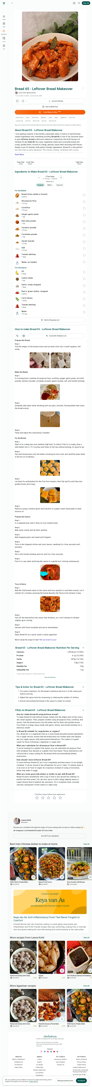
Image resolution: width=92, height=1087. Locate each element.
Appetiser (43, 117)
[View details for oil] (17, 272)
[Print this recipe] (23, 335)
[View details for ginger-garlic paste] (17, 215)
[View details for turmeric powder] (17, 228)
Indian (27, 117)
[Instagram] (42, 1051)
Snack (50, 117)
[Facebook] (45, 1051)
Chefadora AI (18, 1062)
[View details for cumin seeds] (17, 279)
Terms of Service (81, 1059)
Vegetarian (63, 117)
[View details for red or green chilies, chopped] (17, 292)
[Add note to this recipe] (17, 335)
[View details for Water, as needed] (17, 262)
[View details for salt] (17, 248)
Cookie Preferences (79, 1067)
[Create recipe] (74, 3)
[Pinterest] (48, 1051)
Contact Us (60, 1065)
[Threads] (57, 1051)
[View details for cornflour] (17, 208)
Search (39, 1062)
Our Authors (40, 1073)
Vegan (56, 117)
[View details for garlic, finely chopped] (17, 285)
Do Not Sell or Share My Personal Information (80, 1071)
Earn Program (60, 1062)
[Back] (12, 3)
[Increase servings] (61, 177)
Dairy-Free (72, 117)
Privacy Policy (81, 1062)
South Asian (35, 117)
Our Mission (19, 1065)
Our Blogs (39, 1065)
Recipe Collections (39, 1070)
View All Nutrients (50, 677)
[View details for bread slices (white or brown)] (17, 195)
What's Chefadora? (18, 1059)
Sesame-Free (52, 121)
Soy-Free (44, 121)
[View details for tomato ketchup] (17, 255)
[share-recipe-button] (23, 101)
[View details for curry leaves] (17, 299)
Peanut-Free (36, 121)
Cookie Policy (81, 1065)
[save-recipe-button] (17, 101)
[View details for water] (17, 312)
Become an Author (60, 1059)
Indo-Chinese (19, 117)
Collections (39, 1067)
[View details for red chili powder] (17, 222)
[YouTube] (54, 1051)
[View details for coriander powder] (17, 235)
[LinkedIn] (51, 1051)
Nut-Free (27, 121)
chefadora (50, 1036)
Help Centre (18, 1067)
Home (40, 1059)
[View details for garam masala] (17, 242)
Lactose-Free (19, 121)
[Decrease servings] (39, 177)
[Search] (79, 3)
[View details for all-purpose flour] (17, 202)
